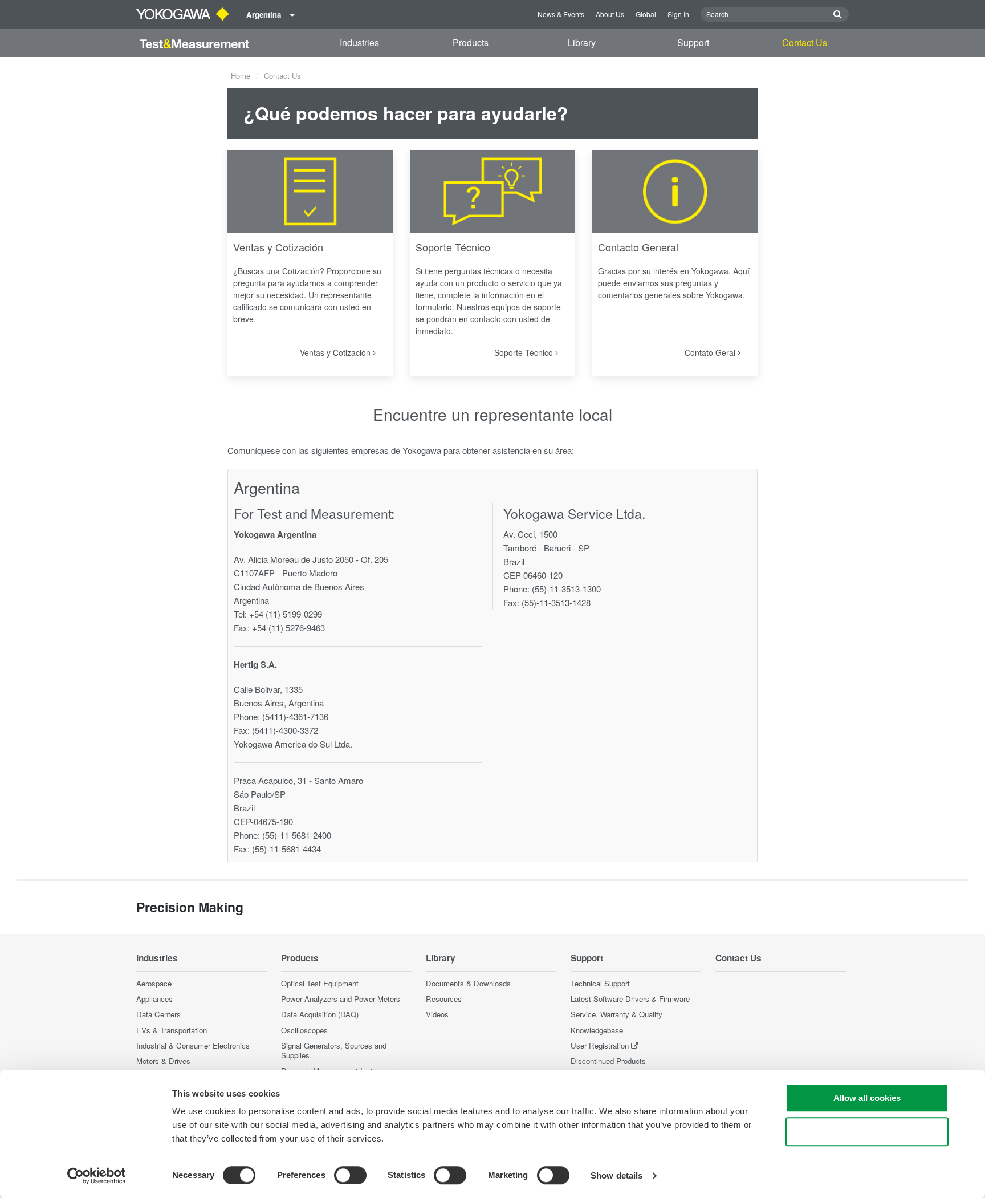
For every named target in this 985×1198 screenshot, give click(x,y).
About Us (610, 14)
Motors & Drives (163, 1060)
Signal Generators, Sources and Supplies (333, 1050)
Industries (359, 42)
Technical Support (600, 983)
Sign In (678, 14)
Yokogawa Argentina (275, 534)
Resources (444, 998)
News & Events (561, 14)
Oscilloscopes (304, 1030)
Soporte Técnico (453, 246)
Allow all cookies (867, 1098)
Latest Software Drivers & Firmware (630, 998)
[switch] (350, 1175)
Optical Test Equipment (320, 983)
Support (693, 42)
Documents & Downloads (468, 983)
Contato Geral (711, 352)
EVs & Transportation (171, 1030)
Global (646, 14)
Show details (616, 1175)
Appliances (154, 998)
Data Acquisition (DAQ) (320, 1014)
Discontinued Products (608, 1060)
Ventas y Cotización (278, 246)
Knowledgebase (597, 1030)
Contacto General (638, 246)
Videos (437, 1014)
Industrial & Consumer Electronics (193, 1045)
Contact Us (804, 42)
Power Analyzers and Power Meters (340, 998)
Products (471, 42)
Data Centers (158, 1014)
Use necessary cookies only (867, 1131)
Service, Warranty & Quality (616, 1014)
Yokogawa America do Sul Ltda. (293, 744)
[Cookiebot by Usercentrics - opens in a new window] (96, 1175)
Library (582, 42)
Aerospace (154, 983)
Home (240, 75)
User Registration (600, 1045)
